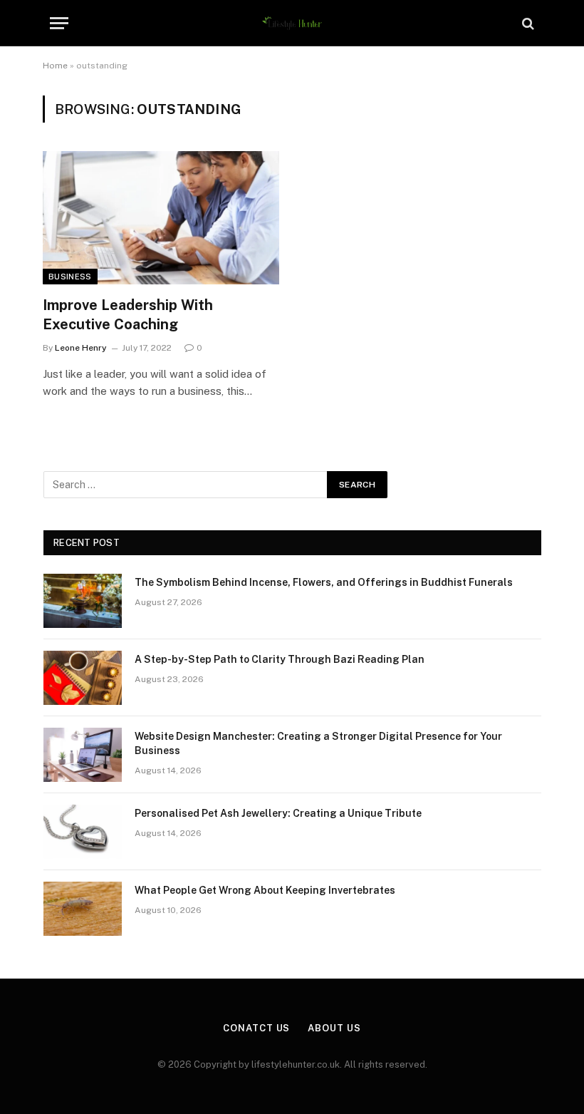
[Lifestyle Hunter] (292, 23)
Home (55, 66)
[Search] (526, 23)
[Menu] (59, 23)
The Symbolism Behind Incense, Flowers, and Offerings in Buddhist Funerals (324, 582)
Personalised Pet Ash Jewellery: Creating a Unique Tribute (278, 813)
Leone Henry (81, 348)
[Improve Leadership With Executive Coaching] (161, 217)
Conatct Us (256, 1028)
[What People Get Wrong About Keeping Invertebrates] (82, 909)
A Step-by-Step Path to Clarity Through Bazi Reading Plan (279, 659)
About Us (334, 1028)
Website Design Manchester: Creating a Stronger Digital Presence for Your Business (318, 743)
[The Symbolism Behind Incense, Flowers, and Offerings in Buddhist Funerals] (82, 601)
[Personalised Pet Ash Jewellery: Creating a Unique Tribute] (82, 832)
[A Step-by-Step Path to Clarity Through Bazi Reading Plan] (82, 678)
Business (70, 276)
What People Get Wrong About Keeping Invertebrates (265, 890)
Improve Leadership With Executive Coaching (128, 314)
